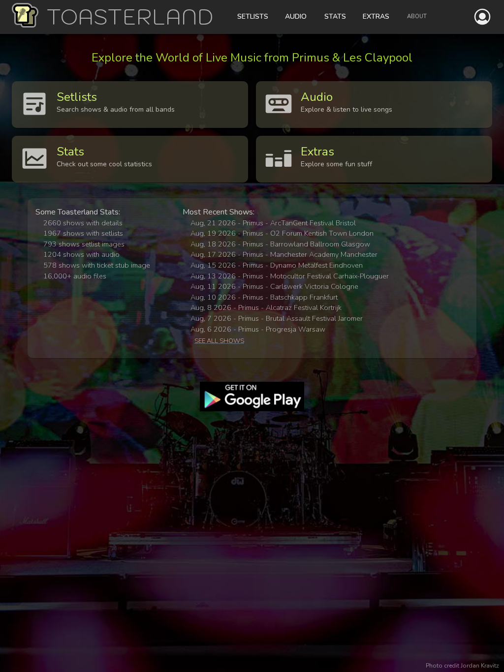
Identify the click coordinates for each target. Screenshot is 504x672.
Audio (296, 16)
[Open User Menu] (482, 17)
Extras (376, 16)
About (417, 16)
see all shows (219, 340)
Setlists (252, 16)
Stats (335, 16)
